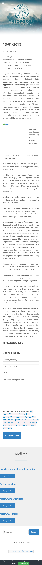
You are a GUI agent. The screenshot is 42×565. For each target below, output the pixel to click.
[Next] (38, 494)
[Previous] (4, 494)
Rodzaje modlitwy (8, 484)
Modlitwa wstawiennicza (11, 499)
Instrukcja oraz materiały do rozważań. (18, 469)
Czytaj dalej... (7, 476)
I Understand (24, 563)
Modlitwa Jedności (9, 514)
